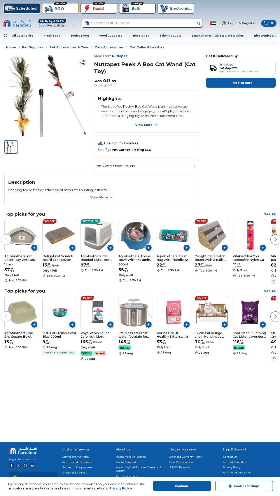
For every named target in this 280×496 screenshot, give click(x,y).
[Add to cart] (34, 247)
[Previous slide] (2, 235)
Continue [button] (182, 486)
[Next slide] (271, 235)
